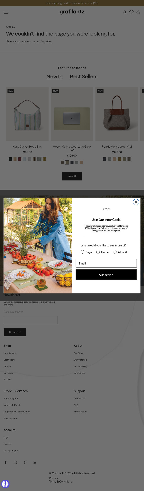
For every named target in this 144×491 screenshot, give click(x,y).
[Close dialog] (136, 202)
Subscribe (106, 275)
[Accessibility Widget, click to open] (5, 484)
